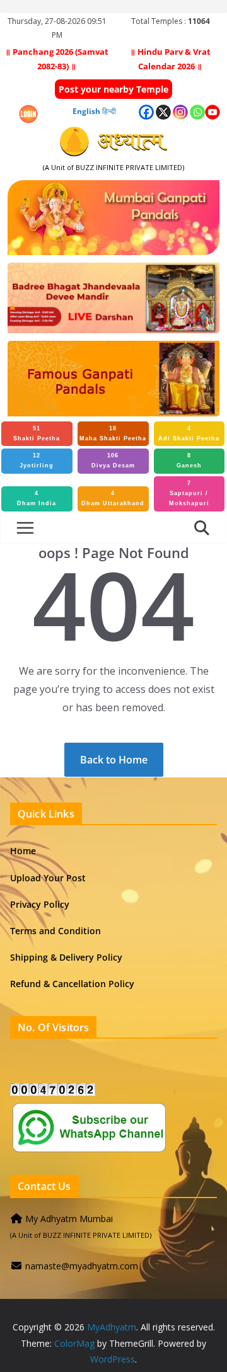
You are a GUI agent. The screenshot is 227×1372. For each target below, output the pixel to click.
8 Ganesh (189, 460)
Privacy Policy (39, 904)
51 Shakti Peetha (36, 433)
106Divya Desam (113, 460)
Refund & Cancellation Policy (72, 984)
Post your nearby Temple (113, 89)
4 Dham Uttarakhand (112, 498)
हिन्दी (109, 111)
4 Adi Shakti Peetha (188, 433)
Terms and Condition (55, 931)
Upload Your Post (48, 878)
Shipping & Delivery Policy (66, 957)
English (86, 111)
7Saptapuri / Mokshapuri (189, 493)
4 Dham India (36, 498)
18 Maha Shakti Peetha (112, 433)
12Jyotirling (37, 460)
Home (23, 851)
